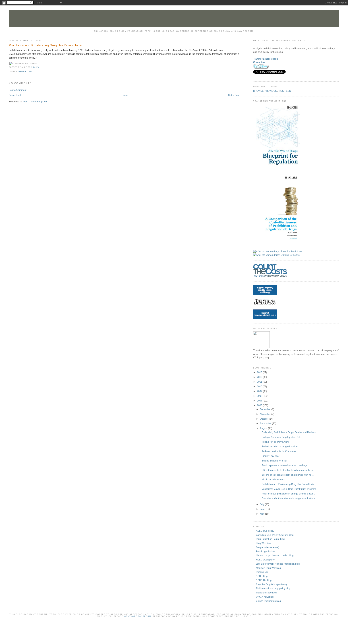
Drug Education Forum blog (270, 539)
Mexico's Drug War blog (268, 568)
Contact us (259, 62)
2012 (260, 377)
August (264, 428)
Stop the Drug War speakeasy (271, 584)
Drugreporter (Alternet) (267, 547)
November (265, 414)
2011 (260, 381)
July (262, 504)
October (264, 418)
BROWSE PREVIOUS (265, 91)
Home (124, 95)
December (265, 409)
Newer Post (15, 95)
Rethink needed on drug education (279, 446)
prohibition (25, 72)
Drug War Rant (263, 543)
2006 (260, 405)
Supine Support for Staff (274, 460)
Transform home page (265, 58)
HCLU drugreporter (265, 559)
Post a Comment (17, 90)
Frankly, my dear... (271, 456)
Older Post (233, 95)
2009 (260, 391)
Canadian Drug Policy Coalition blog (274, 535)
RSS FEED (285, 91)
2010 (260, 386)
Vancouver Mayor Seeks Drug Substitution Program (289, 489)
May (262, 513)
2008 (260, 396)
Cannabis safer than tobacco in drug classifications (288, 498)
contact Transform (137, 616)
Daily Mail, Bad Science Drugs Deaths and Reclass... (290, 432)
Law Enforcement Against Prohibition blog (278, 563)
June (263, 509)
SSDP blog (262, 576)
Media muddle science (273, 479)
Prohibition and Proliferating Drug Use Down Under (45, 45)
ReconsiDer (262, 572)
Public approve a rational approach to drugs (284, 465)
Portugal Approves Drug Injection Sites (282, 437)
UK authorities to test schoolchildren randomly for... (289, 470)
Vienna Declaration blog (268, 601)
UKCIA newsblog (265, 596)
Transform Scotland (266, 592)
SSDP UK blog (264, 580)
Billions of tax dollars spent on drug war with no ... (288, 474)
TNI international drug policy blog (273, 588)
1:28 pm (35, 67)
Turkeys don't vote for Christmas (279, 451)
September (266, 423)
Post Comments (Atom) (35, 101)
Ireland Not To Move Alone (275, 441)
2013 (260, 372)
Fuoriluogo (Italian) (265, 551)
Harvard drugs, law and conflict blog (274, 555)
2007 (260, 400)
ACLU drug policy (265, 530)
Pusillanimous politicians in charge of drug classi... (288, 493)
